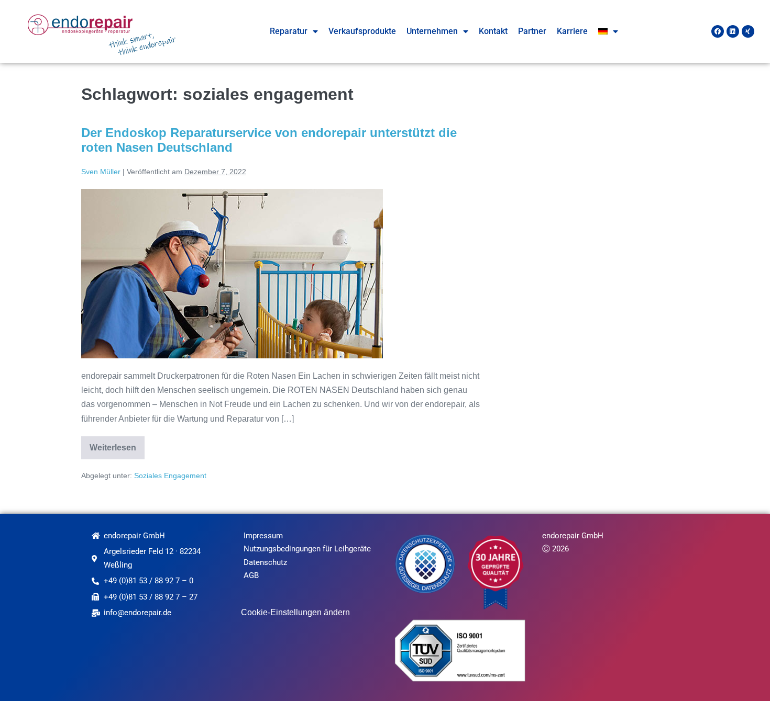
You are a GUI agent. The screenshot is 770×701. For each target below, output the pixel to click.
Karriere (572, 31)
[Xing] (748, 31)
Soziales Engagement (170, 475)
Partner (532, 31)
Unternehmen (432, 31)
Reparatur (288, 31)
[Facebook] (717, 31)
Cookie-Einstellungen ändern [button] (295, 612)
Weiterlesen (117, 444)
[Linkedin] (733, 31)
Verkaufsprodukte (362, 31)
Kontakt (493, 31)
